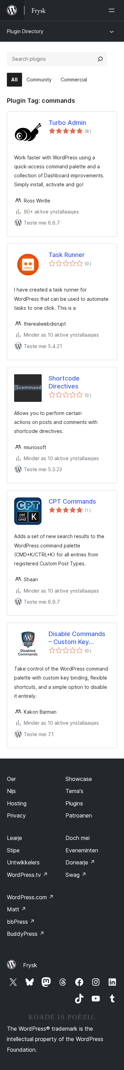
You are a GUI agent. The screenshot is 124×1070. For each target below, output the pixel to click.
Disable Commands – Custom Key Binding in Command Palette (78, 638)
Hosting (17, 803)
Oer (11, 778)
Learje (14, 837)
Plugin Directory (25, 31)
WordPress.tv (27, 874)
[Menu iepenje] (113, 10)
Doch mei (77, 837)
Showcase (78, 778)
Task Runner (67, 254)
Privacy (16, 815)
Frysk (30, 965)
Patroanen (78, 815)
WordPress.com (30, 897)
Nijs (11, 790)
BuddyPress (25, 933)
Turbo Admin (67, 122)
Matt (16, 909)
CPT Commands (72, 501)
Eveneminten (81, 850)
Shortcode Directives (64, 382)
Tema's (74, 790)
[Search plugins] (100, 59)
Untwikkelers (23, 862)
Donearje (80, 862)
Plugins (74, 803)
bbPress (21, 921)
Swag (75, 874)
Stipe (13, 850)
